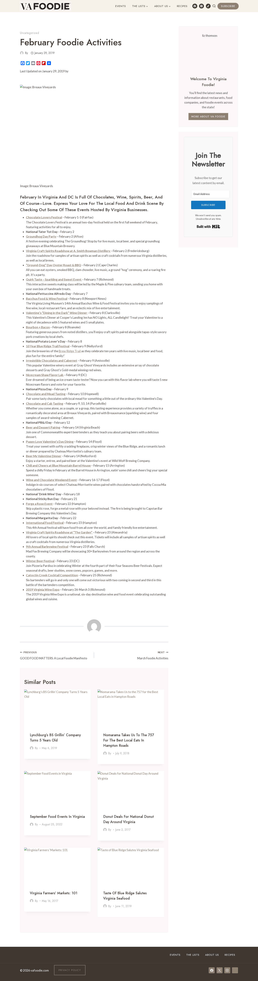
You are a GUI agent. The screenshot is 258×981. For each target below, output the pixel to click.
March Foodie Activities (152, 655)
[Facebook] (194, 6)
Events (120, 6)
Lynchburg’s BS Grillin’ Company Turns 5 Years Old (55, 738)
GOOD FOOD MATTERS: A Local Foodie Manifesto (53, 655)
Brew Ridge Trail (70, 351)
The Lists (192, 955)
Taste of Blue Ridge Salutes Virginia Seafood (125, 896)
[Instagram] (201, 6)
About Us (212, 955)
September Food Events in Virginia (57, 816)
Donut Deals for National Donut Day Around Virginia (128, 819)
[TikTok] (208, 6)
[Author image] (22, 53)
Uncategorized (29, 33)
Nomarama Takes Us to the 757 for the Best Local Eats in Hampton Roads (128, 740)
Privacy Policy (70, 970)
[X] (220, 970)
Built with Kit (208, 226)
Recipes (182, 6)
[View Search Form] (214, 6)
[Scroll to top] (249, 935)
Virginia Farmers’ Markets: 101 (53, 893)
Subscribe (228, 6)
